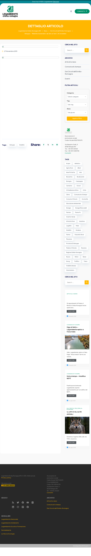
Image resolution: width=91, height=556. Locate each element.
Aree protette (70, 172)
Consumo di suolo (71, 199)
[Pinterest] (27, 507)
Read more (71, 311)
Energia (68, 208)
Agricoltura (69, 168)
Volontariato (70, 270)
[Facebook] (23, 502)
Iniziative (82, 221)
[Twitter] (18, 502)
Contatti (68, 153)
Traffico (76, 261)
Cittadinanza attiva (72, 190)
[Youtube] (27, 502)
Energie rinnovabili (81, 208)
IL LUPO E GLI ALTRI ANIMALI (74, 413)
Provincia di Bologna (72, 243)
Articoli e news (70, 62)
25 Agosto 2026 (72, 365)
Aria (80, 172)
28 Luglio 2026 (72, 447)
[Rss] (13, 502)
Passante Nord (79, 234)
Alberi (79, 168)
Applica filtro (77, 118)
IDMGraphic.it (86, 546)
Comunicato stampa (80, 194)
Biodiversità (80, 177)
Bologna (12, 145)
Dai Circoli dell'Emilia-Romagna (75, 409)
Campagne (79, 181)
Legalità (68, 225)
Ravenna (83, 248)
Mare (77, 225)
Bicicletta (69, 177)
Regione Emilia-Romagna (74, 252)
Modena (78, 230)
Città (84, 190)
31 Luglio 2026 (71, 400)
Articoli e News (72, 293)
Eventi (67, 79)
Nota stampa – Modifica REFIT (76, 377)
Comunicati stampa (73, 67)
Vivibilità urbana (71, 265)
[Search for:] (77, 50)
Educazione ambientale (73, 203)
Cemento (69, 185)
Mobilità (21, 145)
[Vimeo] (23, 507)
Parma (68, 234)
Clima (68, 194)
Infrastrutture (70, 221)
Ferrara (68, 212)
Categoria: (70, 93)
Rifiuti (76, 257)
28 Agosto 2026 (72, 316)
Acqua (68, 163)
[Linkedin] (13, 507)
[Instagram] (18, 507)
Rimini (84, 257)
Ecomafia (85, 199)
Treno (85, 261)
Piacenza (69, 239)
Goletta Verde (70, 217)
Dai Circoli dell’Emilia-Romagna (73, 73)
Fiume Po (78, 212)
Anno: (69, 109)
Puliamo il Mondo (71, 248)
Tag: (68, 101)
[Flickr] (32, 502)
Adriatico (77, 163)
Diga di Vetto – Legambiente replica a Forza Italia (75, 330)
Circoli (79, 185)
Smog (68, 261)
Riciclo (68, 257)
